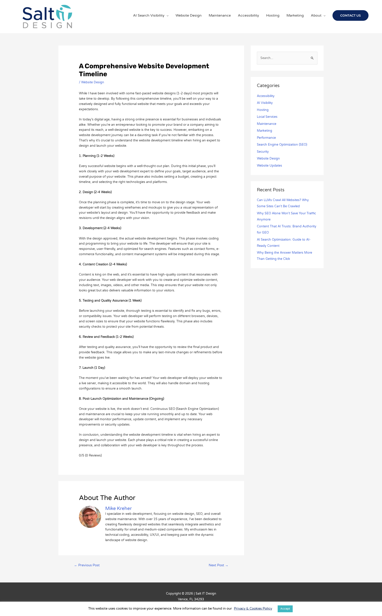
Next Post (218, 565)
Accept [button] (285, 608)
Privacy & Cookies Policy (253, 608)
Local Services (267, 117)
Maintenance (266, 124)
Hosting (263, 110)
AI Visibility (265, 103)
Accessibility (266, 96)
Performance (266, 138)
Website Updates (269, 165)
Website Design (92, 82)
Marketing (264, 131)
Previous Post (87, 565)
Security (263, 152)
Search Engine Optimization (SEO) (282, 144)
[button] (350, 15)
